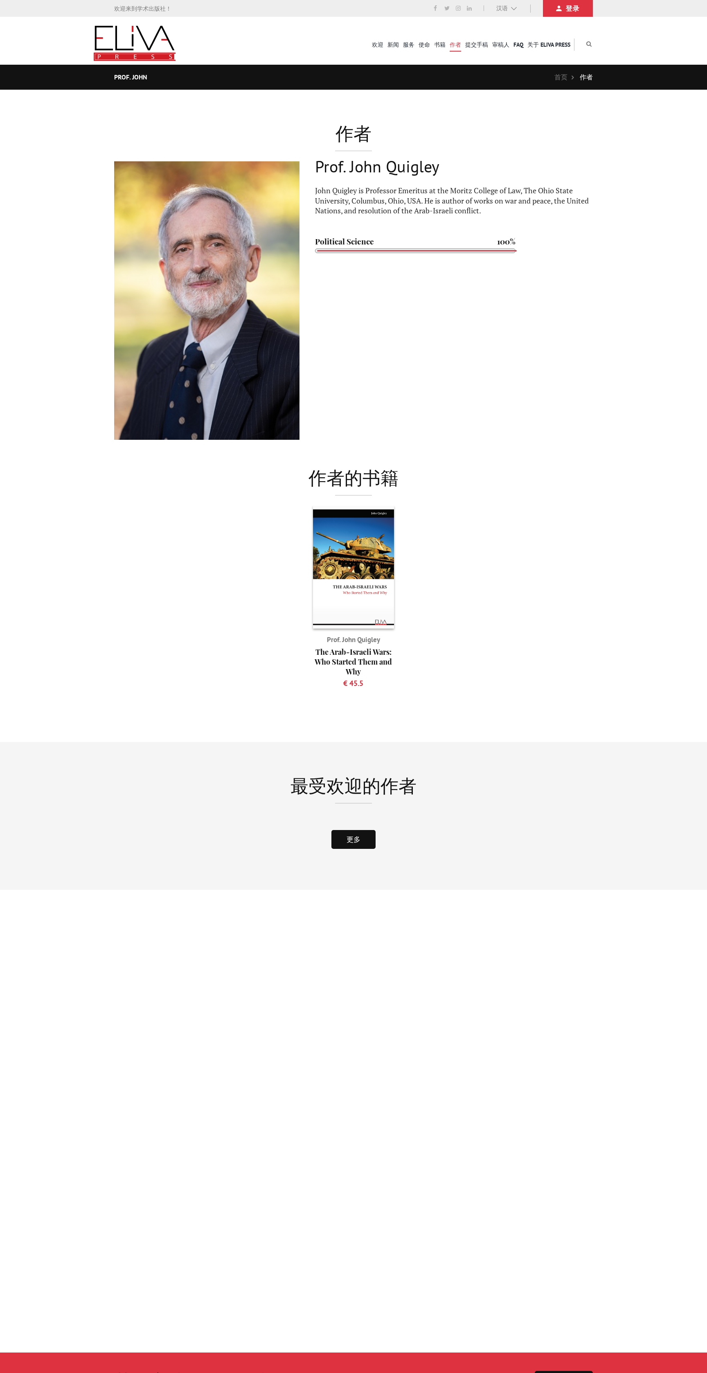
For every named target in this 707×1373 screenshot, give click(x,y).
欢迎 (377, 44)
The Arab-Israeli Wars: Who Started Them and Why (353, 661)
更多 (353, 839)
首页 (560, 77)
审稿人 (500, 44)
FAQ (518, 44)
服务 (408, 44)
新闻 (393, 44)
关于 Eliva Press (548, 44)
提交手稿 (476, 44)
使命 (424, 44)
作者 (455, 44)
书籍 (440, 44)
